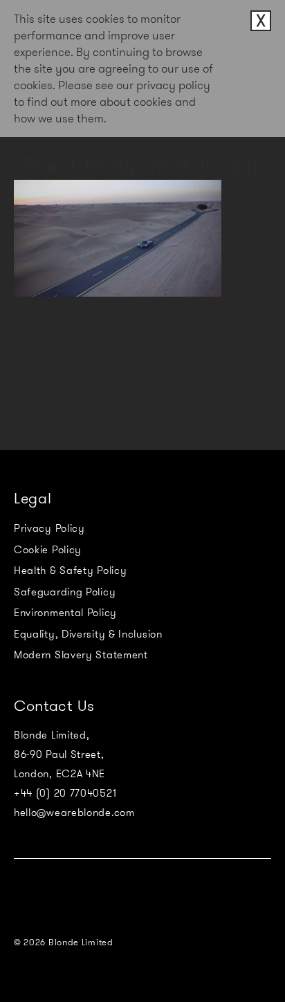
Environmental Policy (65, 612)
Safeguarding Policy (65, 592)
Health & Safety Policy (70, 570)
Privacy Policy (49, 528)
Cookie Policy (48, 549)
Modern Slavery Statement (81, 654)
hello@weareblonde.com (74, 812)
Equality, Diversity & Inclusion (88, 634)
